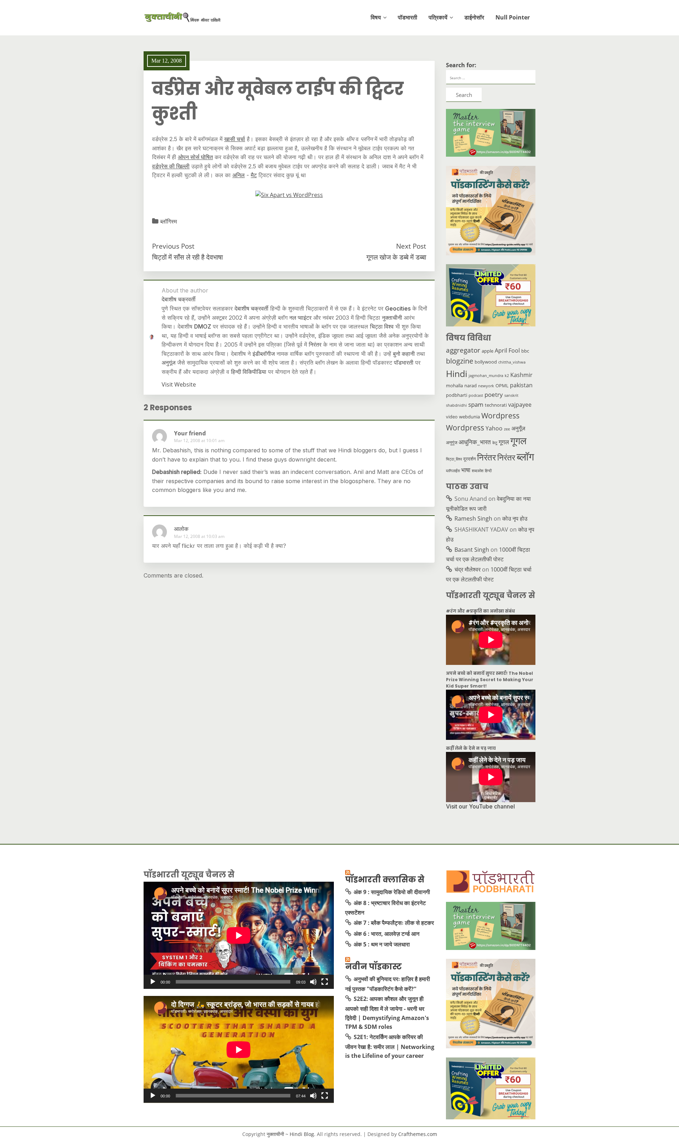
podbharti (456, 395)
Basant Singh (471, 549)
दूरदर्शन (469, 459)
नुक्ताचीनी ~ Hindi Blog (290, 1134)
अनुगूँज (518, 428)
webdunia (469, 416)
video (452, 416)
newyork (486, 385)
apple (487, 351)
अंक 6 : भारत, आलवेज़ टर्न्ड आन (386, 934)
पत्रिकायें (438, 17)
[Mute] (313, 981)
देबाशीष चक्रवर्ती (251, 308)
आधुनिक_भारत (475, 441)
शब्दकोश (477, 470)
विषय (376, 17)
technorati (496, 405)
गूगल (504, 441)
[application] (239, 935)
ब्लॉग (525, 457)
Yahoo (494, 428)
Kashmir (521, 375)
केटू (494, 442)
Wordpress (500, 415)
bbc (525, 351)
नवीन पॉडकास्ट (373, 966)
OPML (502, 385)
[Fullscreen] (324, 981)
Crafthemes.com (417, 1134)
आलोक (181, 529)
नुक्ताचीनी (392, 317)
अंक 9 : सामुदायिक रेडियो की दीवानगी (392, 892)
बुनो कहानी (404, 353)
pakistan (521, 385)
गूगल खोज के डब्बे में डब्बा (396, 257)
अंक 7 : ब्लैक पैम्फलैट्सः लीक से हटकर (394, 923)
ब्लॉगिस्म (168, 221)
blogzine (459, 361)
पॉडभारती (407, 17)
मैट (254, 175)
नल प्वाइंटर (300, 317)
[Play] (152, 981)
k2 (507, 375)
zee (507, 429)
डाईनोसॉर (474, 17)
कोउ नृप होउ (514, 518)
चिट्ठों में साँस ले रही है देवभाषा (187, 257)
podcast (476, 395)
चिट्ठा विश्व (382, 326)
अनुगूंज (168, 362)
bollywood (486, 362)
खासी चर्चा (234, 139)
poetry (493, 394)
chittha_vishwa (512, 362)
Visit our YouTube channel (480, 806)
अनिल (238, 175)
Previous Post (173, 246)
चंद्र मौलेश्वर (467, 569)
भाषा (465, 469)
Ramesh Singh (473, 518)
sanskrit (511, 395)
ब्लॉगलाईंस (453, 470)
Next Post (411, 246)
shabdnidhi (456, 405)
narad (470, 385)
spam (475, 404)
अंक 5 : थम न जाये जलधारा (382, 944)
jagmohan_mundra (486, 375)
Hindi (456, 373)
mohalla (454, 385)
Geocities (398, 308)
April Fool (507, 350)
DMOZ (202, 326)
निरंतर (315, 344)
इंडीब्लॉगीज (264, 353)
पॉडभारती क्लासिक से (384, 879)
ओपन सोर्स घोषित (195, 157)
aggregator (463, 350)
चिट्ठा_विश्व (454, 459)
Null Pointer (512, 17)
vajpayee (520, 404)
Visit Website (179, 384)
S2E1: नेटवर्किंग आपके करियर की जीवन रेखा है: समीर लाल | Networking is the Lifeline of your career (389, 1046)
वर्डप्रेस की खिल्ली (171, 166)
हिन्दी (488, 470)
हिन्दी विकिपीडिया (248, 371)
